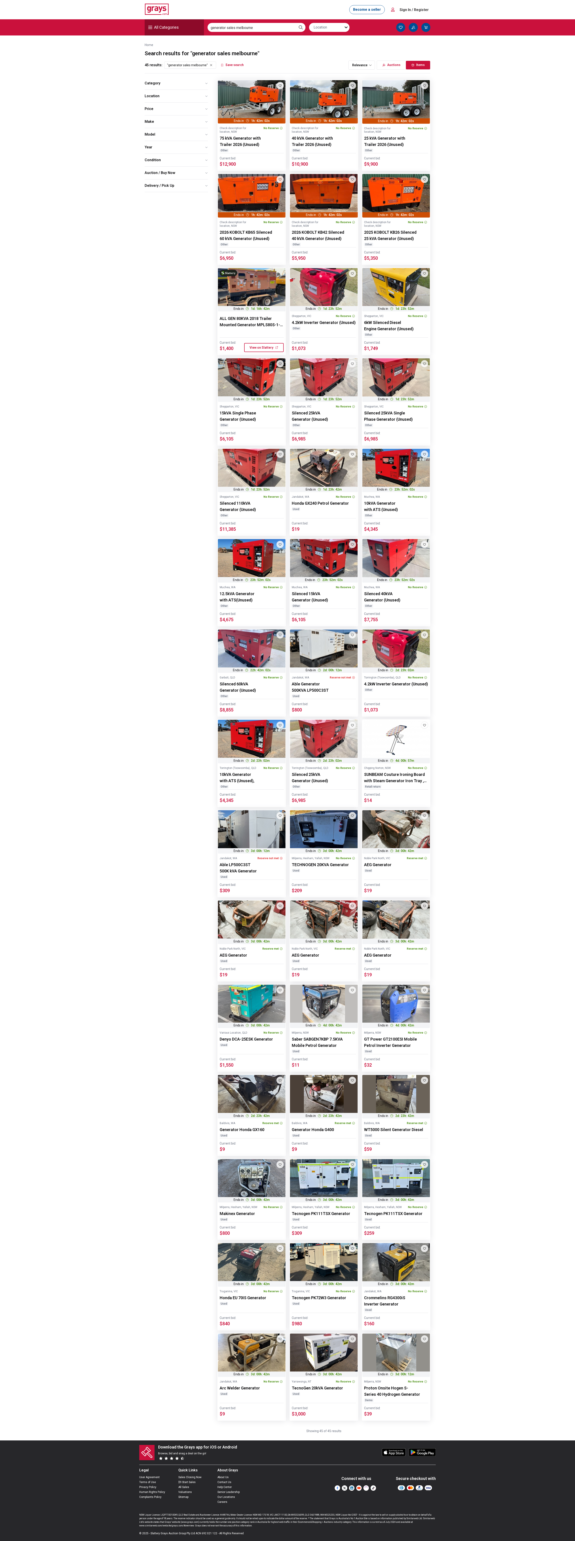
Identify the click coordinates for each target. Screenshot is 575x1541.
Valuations (185, 1492)
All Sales (183, 1487)
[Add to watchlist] (280, 85)
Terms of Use (147, 1482)
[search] (301, 27)
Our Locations (226, 1497)
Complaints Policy (150, 1497)
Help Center (224, 1487)
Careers (222, 1502)
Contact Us (224, 1482)
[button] (264, 347)
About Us (223, 1477)
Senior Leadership (228, 1492)
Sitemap (183, 1497)
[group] (251, 99)
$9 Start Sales (187, 1482)
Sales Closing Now (189, 1477)
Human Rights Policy (152, 1492)
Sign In (414, 10)
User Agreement (149, 1477)
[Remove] (211, 65)
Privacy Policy (147, 1487)
